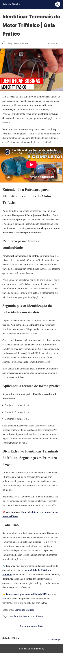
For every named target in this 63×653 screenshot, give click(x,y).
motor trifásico (35, 616)
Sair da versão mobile (31, 648)
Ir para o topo (54, 639)
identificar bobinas (18, 616)
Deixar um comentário (31, 626)
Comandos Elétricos (24, 609)
